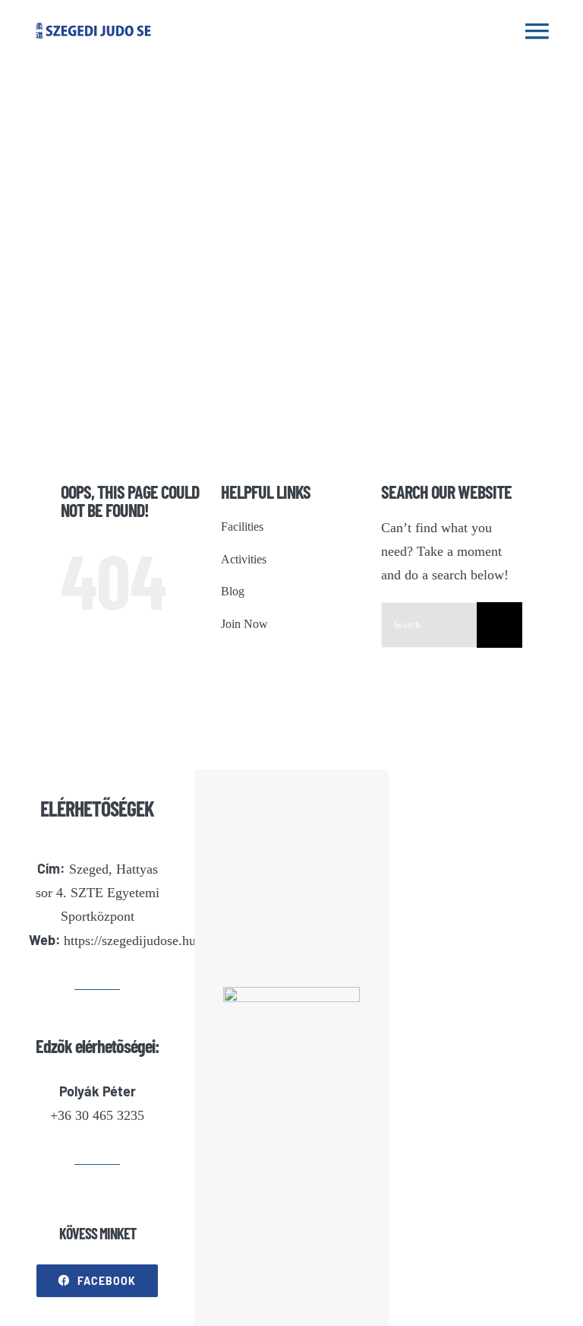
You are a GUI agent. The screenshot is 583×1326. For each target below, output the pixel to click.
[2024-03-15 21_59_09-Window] (291, 993)
